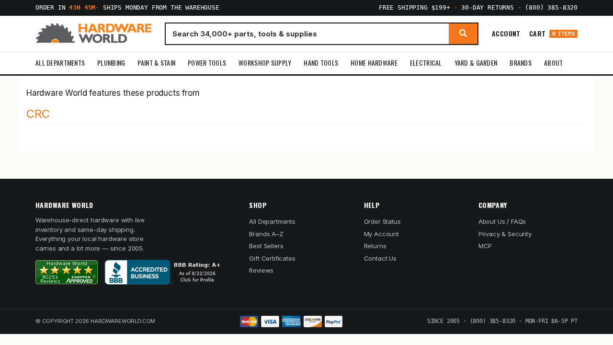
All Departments (60, 63)
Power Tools (207, 63)
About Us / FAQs (502, 221)
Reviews (261, 270)
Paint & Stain (156, 63)
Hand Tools (321, 63)
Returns (375, 246)
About (553, 63)
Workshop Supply (264, 63)
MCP (485, 246)
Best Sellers (266, 246)
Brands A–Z (266, 234)
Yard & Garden (476, 63)
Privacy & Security (505, 234)
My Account (381, 234)
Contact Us (380, 258)
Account (506, 33)
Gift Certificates (272, 258)
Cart (552, 34)
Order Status (382, 221)
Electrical (426, 63)
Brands (521, 63)
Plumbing (111, 63)
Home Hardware (374, 63)
